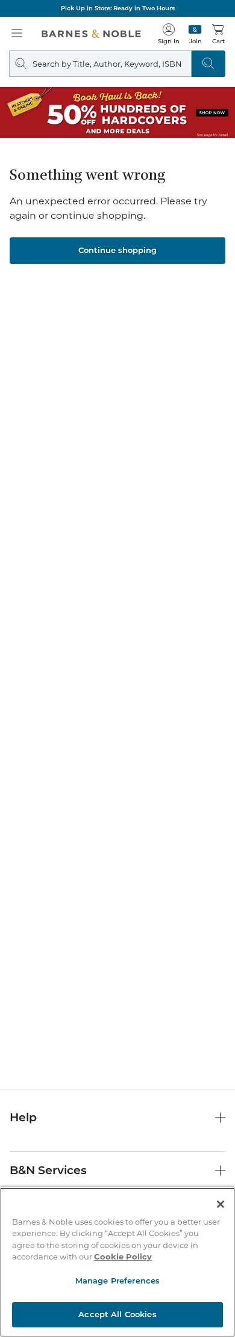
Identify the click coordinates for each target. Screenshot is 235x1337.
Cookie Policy (123, 1256)
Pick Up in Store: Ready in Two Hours (118, 8)
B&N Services (48, 1170)
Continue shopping (117, 250)
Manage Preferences (117, 1280)
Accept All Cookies (117, 1314)
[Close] (220, 1204)
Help (23, 1117)
